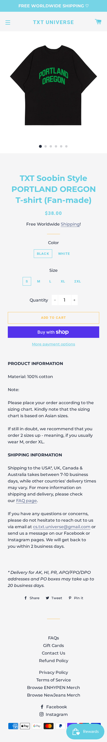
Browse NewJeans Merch (53, 695)
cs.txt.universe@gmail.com (61, 526)
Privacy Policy (53, 672)
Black (43, 254)
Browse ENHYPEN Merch (53, 687)
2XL (77, 281)
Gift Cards (53, 645)
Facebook (56, 706)
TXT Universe (53, 22)
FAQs (53, 637)
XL (63, 281)
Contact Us (53, 653)
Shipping (70, 224)
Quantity (39, 300)
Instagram (56, 714)
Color (53, 242)
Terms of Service (53, 680)
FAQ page (26, 500)
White (64, 254)
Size (53, 270)
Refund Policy (53, 660)
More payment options (53, 344)
